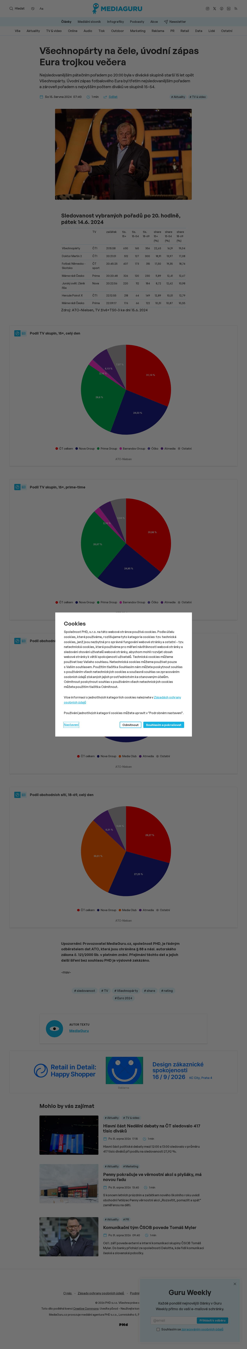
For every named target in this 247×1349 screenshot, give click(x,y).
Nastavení (71, 725)
